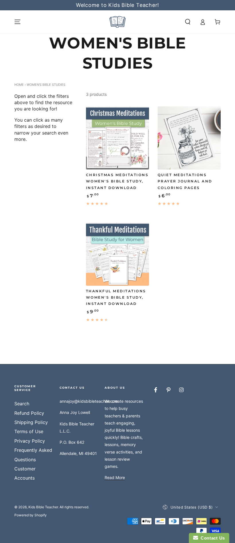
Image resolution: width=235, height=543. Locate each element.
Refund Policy (29, 413)
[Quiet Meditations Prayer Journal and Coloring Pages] (189, 138)
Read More (115, 477)
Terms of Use (28, 431)
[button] (187, 21)
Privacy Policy (29, 441)
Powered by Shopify (30, 515)
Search (21, 403)
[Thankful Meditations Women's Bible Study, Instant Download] (117, 254)
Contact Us (211, 538)
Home (19, 85)
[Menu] (17, 21)
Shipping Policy (31, 422)
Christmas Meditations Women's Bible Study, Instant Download (117, 181)
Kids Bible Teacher (43, 507)
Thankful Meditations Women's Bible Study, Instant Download (116, 297)
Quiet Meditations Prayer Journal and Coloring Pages (185, 181)
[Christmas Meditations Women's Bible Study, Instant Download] (117, 138)
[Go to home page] (117, 22)
